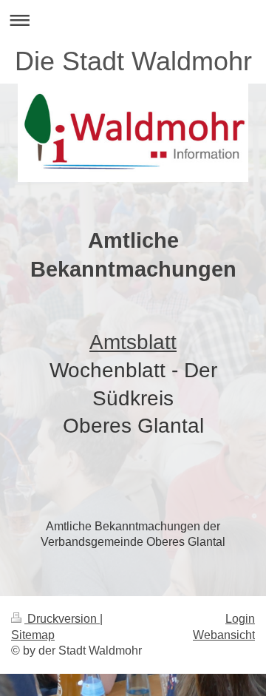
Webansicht (224, 635)
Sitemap (33, 635)
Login (240, 618)
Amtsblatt (133, 342)
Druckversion (62, 618)
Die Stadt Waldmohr (133, 61)
